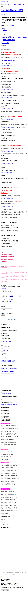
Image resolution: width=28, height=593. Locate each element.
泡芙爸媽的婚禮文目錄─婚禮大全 (9, 465)
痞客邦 (12, 296)
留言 (15, 296)
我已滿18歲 (3, 590)
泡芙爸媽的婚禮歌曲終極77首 (8, 484)
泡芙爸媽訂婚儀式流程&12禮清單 (9, 470)
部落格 (5, 30)
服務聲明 (14, 574)
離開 (8, 590)
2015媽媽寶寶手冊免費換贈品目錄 (9, 428)
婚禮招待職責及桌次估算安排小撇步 (10, 478)
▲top (2, 303)
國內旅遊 (11, 299)
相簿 (4, 28)
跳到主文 (3, 14)
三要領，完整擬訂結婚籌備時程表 (9, 467)
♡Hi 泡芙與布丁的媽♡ (12, 10)
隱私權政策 (24, 572)
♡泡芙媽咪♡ (4, 288)
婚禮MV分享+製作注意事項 (7, 481)
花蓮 (10, 301)
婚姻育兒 (12, 25)
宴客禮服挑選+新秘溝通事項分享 (9, 475)
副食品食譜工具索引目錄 (6, 456)
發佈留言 (3, 314)
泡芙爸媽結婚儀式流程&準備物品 (9, 473)
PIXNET (6, 572)
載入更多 (3, 306)
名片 (4, 31)
